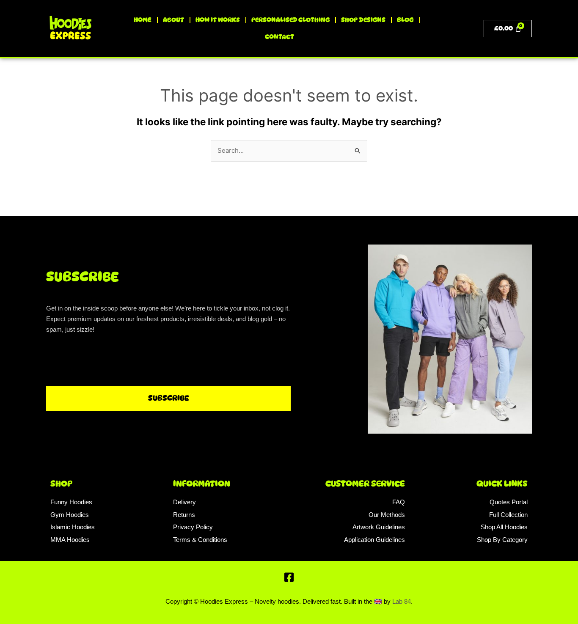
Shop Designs (363, 20)
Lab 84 (401, 601)
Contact (279, 37)
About (173, 20)
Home (142, 20)
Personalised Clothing (290, 20)
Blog (405, 20)
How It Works (217, 20)
